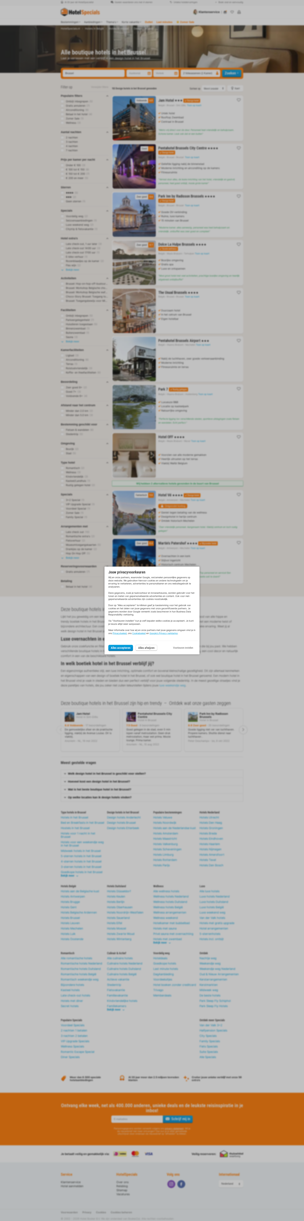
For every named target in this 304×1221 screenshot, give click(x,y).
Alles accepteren (120, 647)
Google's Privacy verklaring (163, 633)
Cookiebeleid (139, 633)
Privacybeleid (120, 633)
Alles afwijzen (146, 647)
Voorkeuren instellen (183, 647)
